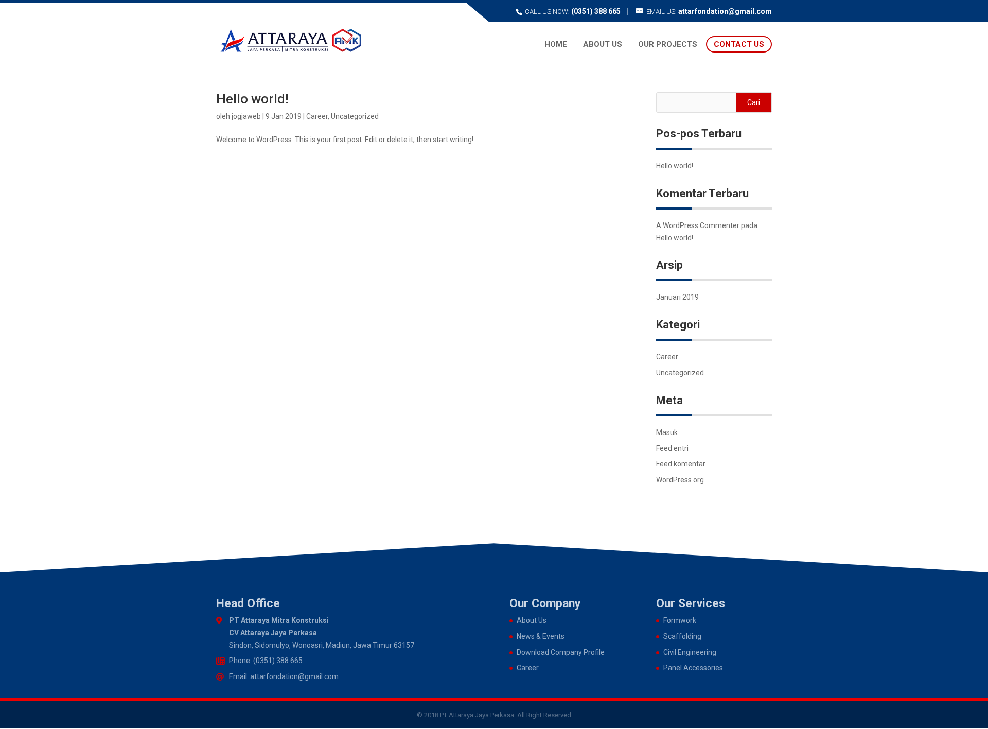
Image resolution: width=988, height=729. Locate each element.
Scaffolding (682, 636)
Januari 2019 (677, 297)
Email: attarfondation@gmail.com (284, 676)
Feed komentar (680, 464)
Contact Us (739, 44)
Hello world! (252, 99)
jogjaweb (246, 116)
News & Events (540, 636)
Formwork (679, 620)
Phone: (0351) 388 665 (266, 660)
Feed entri (672, 448)
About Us (602, 44)
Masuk (667, 432)
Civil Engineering (689, 652)
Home (555, 44)
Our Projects (667, 44)
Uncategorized (355, 116)
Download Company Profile (561, 652)
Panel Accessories (693, 668)
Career (317, 116)
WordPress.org (680, 480)
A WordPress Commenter (697, 225)
